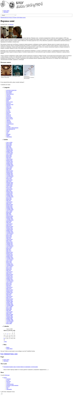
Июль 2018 (9, 235)
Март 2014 (8, 273)
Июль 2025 (9, 155)
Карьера (8, 99)
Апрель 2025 (9, 159)
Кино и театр (9, 101)
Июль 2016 (9, 261)
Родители (8, 116)
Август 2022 (9, 186)
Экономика (9, 136)
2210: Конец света (21, 17)
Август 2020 (9, 211)
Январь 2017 (9, 253)
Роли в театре (9, 118)
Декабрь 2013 (9, 276)
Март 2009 (8, 313)
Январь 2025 (9, 160)
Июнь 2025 (9, 156)
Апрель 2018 (9, 239)
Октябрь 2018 (9, 231)
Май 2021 (8, 200)
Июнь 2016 (9, 262)
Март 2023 (8, 181)
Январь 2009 (9, 315)
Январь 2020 (9, 217)
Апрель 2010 (9, 296)
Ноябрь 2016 (9, 256)
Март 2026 (8, 147)
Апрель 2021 (9, 201)
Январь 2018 (9, 242)
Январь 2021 (9, 205)
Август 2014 (9, 266)
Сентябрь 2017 (9, 245)
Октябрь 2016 (9, 257)
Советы (8, 120)
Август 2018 (9, 234)
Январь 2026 (9, 148)
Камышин (8, 98)
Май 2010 (8, 295)
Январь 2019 (9, 227)
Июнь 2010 (9, 293)
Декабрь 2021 (9, 192)
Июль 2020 (9, 212)
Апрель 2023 (9, 179)
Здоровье (8, 96)
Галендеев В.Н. (10, 94)
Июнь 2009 (9, 309)
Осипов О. (8, 108)
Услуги (8, 130)
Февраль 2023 (9, 182)
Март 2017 (8, 251)
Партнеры (5, 12)
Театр (7, 125)
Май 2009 (8, 310)
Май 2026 (8, 146)
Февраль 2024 (9, 170)
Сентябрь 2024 (9, 165)
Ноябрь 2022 (9, 185)
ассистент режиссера (11, 90)
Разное (8, 113)
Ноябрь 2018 (9, 230)
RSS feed (7, 375)
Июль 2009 (9, 308)
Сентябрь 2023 (9, 176)
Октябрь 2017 (9, 244)
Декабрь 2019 (9, 218)
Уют (7, 132)
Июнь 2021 (9, 199)
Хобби (7, 135)
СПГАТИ (8, 121)
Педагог (8, 110)
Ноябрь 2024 (9, 163)
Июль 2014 (9, 267)
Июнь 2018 (9, 236)
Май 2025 (8, 157)
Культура (8, 103)
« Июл (5, 341)
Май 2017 (8, 249)
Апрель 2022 (9, 189)
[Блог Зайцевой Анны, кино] (22, 8)
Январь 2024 (9, 172)
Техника (8, 126)
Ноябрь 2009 (9, 302)
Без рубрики (9, 91)
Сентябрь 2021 (9, 196)
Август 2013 (9, 282)
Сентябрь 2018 (9, 233)
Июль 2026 (9, 143)
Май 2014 (8, 270)
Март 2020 (8, 214)
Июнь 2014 (9, 269)
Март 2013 (8, 288)
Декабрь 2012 (9, 292)
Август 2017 (9, 247)
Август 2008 (9, 322)
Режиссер (8, 114)
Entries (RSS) (9, 348)
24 (4, 338)
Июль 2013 (9, 283)
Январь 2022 (9, 191)
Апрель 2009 (9, 311)
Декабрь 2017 (9, 243)
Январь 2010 (9, 300)
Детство (8, 95)
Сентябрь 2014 (9, 265)
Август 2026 (9, 142)
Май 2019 (8, 222)
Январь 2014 (9, 275)
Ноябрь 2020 (9, 207)
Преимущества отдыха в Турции (8, 17)
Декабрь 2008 (9, 317)
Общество (8, 107)
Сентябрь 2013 (9, 280)
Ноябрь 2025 (9, 151)
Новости (8, 105)
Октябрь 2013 (9, 279)
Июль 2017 (9, 248)
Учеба (7, 131)
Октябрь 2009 (9, 304)
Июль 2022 (9, 187)
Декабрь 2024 (9, 161)
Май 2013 (8, 286)
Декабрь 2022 (9, 183)
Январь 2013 (9, 291)
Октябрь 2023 (9, 174)
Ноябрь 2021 (9, 194)
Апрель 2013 (9, 287)
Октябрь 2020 (9, 208)
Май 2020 (8, 213)
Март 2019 (8, 225)
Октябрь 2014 (9, 264)
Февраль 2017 (9, 252)
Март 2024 (8, 169)
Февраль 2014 (9, 274)
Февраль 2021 (9, 204)
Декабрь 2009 (9, 301)
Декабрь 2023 (9, 173)
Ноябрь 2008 (9, 318)
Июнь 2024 (9, 168)
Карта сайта (6, 10)
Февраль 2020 (9, 216)
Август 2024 (9, 167)
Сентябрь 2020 (9, 209)
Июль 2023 (9, 178)
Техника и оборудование (12, 127)
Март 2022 (8, 190)
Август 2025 (9, 154)
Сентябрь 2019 (9, 220)
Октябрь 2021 (9, 195)
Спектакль (8, 122)
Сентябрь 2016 (9, 258)
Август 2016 (9, 260)
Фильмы (11, 24)
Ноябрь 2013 (9, 278)
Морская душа (9, 104)
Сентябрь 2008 (9, 320)
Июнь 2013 (9, 284)
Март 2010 (8, 297)
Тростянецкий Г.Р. (10, 129)
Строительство (10, 123)
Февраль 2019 (9, 226)
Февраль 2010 (9, 298)
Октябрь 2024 (9, 164)
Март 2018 (8, 240)
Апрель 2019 (9, 223)
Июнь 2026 (9, 145)
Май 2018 (8, 238)
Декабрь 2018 (9, 229)
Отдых (8, 109)
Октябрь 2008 (9, 319)
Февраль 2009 (9, 314)
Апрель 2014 (9, 271)
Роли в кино (9, 117)
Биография (9, 92)
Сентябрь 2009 (9, 305)
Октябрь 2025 (9, 152)
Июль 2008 (9, 323)
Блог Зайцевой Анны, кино (9, 354)
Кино (7, 100)
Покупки (8, 112)
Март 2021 (8, 203)
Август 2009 (9, 306)
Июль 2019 (9, 221)
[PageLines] (2, 394)
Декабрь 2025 (9, 150)
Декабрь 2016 (9, 254)
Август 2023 (9, 177)
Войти (7, 347)
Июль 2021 (9, 198)
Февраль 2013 (9, 289)
